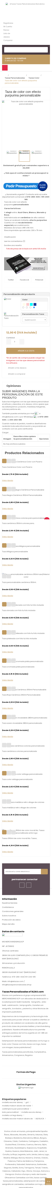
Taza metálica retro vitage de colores (19, 807)
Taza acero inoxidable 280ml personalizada (22, 723)
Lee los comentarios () (14, 241)
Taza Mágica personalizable (15, 551)
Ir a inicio (48, 1182)
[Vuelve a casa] (5, 75)
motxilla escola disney (31, 1112)
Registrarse (8, 23)
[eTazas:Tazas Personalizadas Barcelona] (26, 8)
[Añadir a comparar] (9, 461)
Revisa (6, 30)
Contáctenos (8, 907)
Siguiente (47, 155)
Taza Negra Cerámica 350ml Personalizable (22, 495)
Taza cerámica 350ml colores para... (18, 523)
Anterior (6, 155)
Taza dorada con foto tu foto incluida (18, 610)
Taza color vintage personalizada (17, 779)
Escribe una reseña (13, 245)
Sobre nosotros (9, 915)
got (27, 1102)
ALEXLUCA (39, 1118)
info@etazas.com (10, 416)
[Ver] (13, 461)
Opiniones (13, 386)
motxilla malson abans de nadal (16, 1105)
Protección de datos (11, 919)
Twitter (10, 279)
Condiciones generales (12, 911)
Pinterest (39, 279)
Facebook (24, 279)
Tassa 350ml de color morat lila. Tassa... (20, 838)
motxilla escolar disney (12, 1102)
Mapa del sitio (8, 924)
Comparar (7, 40)
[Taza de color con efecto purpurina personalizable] (11, 156)
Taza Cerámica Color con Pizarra (17, 467)
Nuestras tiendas (9, 903)
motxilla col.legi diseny (12, 1115)
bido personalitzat (10, 1112)
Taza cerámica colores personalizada (19, 751)
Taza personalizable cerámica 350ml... (19, 582)
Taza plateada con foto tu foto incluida (19, 638)
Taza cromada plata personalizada (18, 667)
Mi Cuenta (7, 26)
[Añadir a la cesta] (4, 461)
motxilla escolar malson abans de (17, 1118)
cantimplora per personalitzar (15, 1109)
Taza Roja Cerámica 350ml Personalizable (21, 695)
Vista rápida (7, 480)
